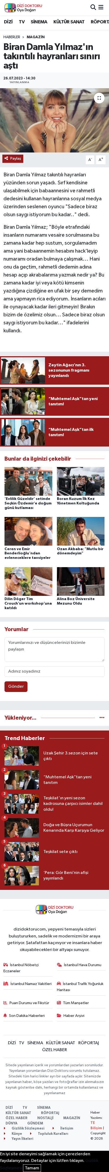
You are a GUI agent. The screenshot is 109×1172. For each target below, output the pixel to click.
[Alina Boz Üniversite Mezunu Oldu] (81, 581)
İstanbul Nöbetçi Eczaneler (21, 968)
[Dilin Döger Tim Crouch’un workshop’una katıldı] (28, 581)
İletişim (66, 1128)
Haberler (11, 37)
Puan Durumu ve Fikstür (29, 1003)
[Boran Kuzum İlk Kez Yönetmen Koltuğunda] (81, 481)
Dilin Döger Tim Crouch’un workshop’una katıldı (28, 603)
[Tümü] (102, 718)
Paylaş (15, 158)
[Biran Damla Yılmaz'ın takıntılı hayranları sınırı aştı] (54, 120)
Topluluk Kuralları (52, 1134)
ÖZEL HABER (54, 1050)
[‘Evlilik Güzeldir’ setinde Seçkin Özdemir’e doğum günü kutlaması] (28, 481)
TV (22, 22)
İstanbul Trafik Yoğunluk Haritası (80, 987)
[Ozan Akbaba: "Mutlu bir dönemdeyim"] (81, 531)
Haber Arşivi (73, 1016)
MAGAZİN (36, 37)
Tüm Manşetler (76, 1003)
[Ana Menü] (100, 7)
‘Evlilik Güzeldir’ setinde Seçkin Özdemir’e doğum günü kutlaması (28, 503)
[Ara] (93, 7)
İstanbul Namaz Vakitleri (31, 984)
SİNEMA (39, 22)
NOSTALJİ (45, 1118)
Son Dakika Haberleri (27, 1016)
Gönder (16, 686)
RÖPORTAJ (88, 1043)
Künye (16, 1134)
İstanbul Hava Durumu (82, 965)
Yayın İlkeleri (22, 1139)
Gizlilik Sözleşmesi (27, 1128)
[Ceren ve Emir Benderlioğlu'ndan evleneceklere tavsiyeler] (28, 531)
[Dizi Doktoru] (23, 7)
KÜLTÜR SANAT (68, 22)
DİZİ (8, 22)
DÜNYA (11, 1123)
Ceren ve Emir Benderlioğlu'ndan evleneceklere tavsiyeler (27, 553)
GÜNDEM (35, 1123)
